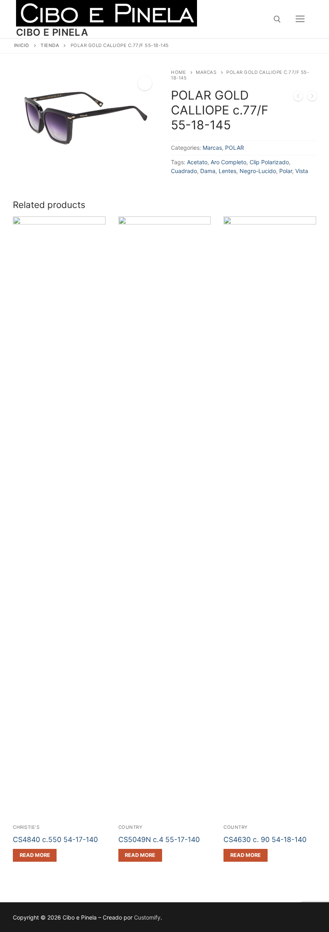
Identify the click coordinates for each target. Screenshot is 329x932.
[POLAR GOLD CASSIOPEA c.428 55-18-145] (298, 97)
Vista (301, 170)
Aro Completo (228, 162)
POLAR (234, 147)
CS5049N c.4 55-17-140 (159, 839)
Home (178, 72)
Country (130, 827)
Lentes (227, 170)
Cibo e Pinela (52, 32)
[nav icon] (300, 19)
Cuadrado (184, 170)
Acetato (197, 162)
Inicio (21, 45)
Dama (207, 170)
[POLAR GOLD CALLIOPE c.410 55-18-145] (312, 97)
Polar (285, 170)
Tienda (50, 45)
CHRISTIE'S (26, 827)
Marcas (206, 72)
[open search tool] (277, 19)
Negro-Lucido (258, 170)
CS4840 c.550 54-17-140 (55, 839)
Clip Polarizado (269, 162)
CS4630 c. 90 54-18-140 (265, 839)
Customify (147, 917)
